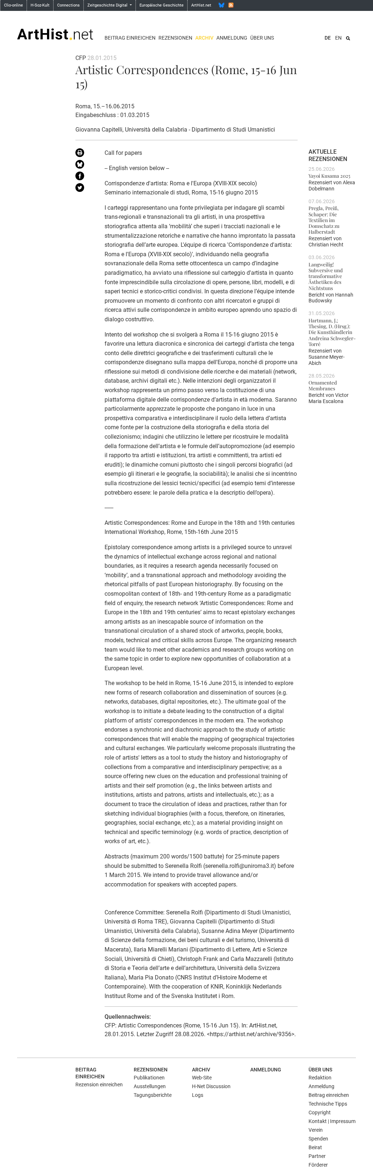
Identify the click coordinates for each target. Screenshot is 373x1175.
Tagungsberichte (153, 1095)
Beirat (315, 1147)
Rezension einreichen (99, 1084)
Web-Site (202, 1078)
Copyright (320, 1112)
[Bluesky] (221, 5)
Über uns (262, 38)
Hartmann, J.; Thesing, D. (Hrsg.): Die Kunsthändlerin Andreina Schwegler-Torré (332, 332)
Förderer (318, 1165)
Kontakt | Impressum (332, 1121)
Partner (317, 1156)
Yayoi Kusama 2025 (329, 175)
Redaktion (320, 1078)
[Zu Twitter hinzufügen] (84, 189)
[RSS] (230, 5)
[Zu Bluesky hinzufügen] (84, 166)
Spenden (318, 1139)
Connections (68, 5)
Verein (316, 1130)
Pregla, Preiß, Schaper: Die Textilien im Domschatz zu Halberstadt (324, 220)
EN (338, 38)
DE (328, 38)
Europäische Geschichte (162, 5)
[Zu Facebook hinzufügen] (84, 177)
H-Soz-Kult (40, 5)
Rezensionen (175, 38)
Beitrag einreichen (130, 38)
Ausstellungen (150, 1086)
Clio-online (13, 5)
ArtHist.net (201, 5)
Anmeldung (231, 38)
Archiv (204, 38)
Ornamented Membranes (323, 385)
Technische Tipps (328, 1104)
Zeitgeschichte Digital (108, 5)
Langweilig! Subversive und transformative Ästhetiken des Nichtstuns (326, 276)
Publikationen (149, 1078)
